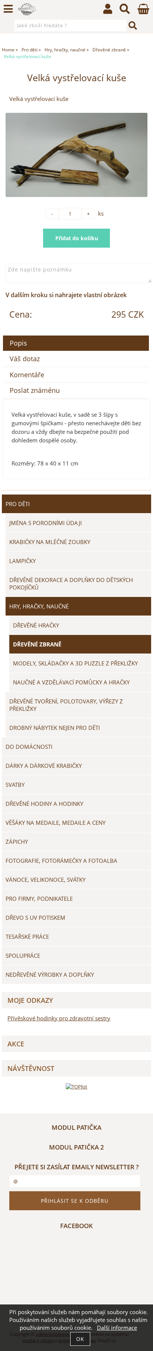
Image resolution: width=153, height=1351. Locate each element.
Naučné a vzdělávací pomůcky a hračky (71, 682)
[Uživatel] (108, 11)
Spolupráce (23, 955)
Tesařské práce (27, 936)
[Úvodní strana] (27, 9)
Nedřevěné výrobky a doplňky (50, 974)
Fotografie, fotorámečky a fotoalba (61, 860)
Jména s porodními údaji (45, 523)
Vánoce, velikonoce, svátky (45, 879)
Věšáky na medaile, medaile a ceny (55, 822)
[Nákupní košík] (143, 12)
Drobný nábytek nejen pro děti (54, 727)
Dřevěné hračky (36, 625)
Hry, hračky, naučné (39, 606)
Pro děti (18, 504)
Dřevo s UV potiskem (35, 917)
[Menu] (8, 9)
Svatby (15, 784)
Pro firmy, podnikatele (39, 898)
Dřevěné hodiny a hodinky (44, 803)
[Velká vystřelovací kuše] (76, 155)
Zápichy (17, 841)
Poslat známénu (35, 390)
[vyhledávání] (125, 11)
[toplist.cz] (76, 1086)
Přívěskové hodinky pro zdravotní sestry (58, 1018)
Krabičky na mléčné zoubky (49, 542)
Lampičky (22, 561)
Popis (18, 342)
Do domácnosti (29, 746)
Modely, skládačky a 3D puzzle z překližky (75, 663)
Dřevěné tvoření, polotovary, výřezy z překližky (66, 704)
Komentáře (27, 374)
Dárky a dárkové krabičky (44, 765)
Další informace (117, 1328)
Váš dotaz (25, 358)
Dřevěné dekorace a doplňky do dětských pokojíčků (71, 583)
